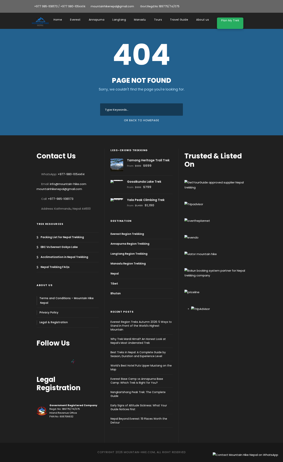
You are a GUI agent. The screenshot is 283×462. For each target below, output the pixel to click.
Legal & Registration (53, 322)
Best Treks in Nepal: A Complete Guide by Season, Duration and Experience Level (138, 354)
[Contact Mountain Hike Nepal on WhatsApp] (245, 454)
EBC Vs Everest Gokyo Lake (59, 247)
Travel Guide (179, 20)
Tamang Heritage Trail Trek (148, 160)
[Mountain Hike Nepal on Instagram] (47, 361)
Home (58, 20)
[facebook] (239, 6)
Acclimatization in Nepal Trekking (64, 257)
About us (202, 20)
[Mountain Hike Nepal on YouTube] (53, 361)
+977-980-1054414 (71, 174)
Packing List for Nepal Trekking (62, 237)
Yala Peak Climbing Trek (146, 200)
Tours (158, 20)
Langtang (119, 20)
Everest (75, 20)
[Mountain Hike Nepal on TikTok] (75, 361)
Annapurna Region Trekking (130, 244)
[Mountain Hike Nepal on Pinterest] (67, 361)
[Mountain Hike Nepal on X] (60, 361)
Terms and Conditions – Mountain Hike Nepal (66, 300)
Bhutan (116, 293)
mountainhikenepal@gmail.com (59, 189)
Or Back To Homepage (141, 120)
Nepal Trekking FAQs (55, 267)
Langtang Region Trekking (129, 254)
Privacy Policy (48, 312)
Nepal (115, 273)
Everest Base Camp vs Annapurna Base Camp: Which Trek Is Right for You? (137, 381)
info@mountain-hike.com (68, 184)
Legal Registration (58, 384)
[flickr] (245, 6)
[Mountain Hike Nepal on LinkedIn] (82, 361)
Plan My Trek (230, 20)
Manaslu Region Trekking (128, 264)
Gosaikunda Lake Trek (144, 182)
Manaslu (140, 20)
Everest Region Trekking (127, 234)
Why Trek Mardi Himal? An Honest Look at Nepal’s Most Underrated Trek (138, 341)
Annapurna (97, 20)
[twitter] (251, 6)
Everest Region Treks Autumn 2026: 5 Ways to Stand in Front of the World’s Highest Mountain (141, 325)
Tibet (114, 283)
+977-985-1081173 (60, 199)
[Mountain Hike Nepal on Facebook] (40, 361)
